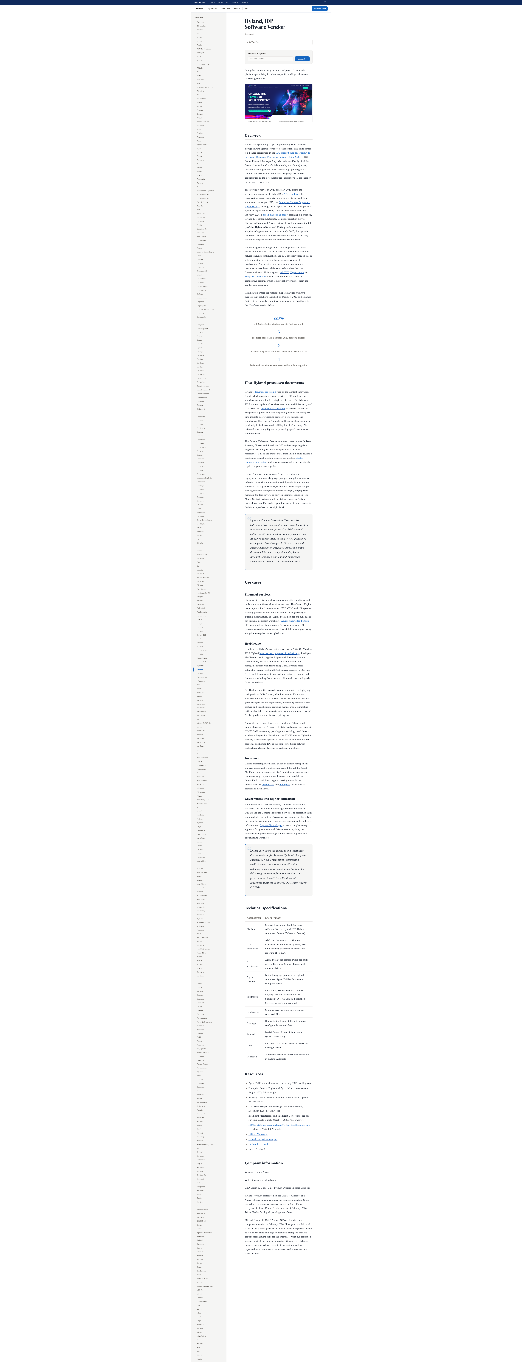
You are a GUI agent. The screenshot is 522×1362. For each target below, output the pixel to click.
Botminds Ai (201, 229)
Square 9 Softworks (204, 1233)
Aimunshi (200, 80)
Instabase (200, 738)
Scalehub (200, 1156)
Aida (199, 72)
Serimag (200, 1183)
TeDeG (199, 1275)
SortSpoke (284, 784)
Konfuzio (200, 815)
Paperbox (200, 1014)
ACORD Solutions (204, 49)
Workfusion (201, 1336)
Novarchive (201, 953)
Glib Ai (199, 620)
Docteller (200, 463)
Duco (199, 509)
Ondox (199, 987)
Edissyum (200, 516)
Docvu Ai (200, 497)
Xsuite (199, 1359)
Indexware (201, 708)
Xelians (200, 1344)
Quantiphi (201, 1087)
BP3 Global (201, 237)
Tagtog (199, 1263)
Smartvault (201, 1217)
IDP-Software (199, 2)
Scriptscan (201, 1160)
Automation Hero (203, 194)
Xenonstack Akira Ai (205, 87)
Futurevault (201, 616)
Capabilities (212, 8)
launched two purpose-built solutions (278, 653)
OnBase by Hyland (258, 1144)
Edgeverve (201, 512)
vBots (199, 1313)
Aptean (199, 156)
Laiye (199, 826)
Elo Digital (201, 524)
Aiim (199, 76)
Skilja (199, 1194)
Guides (237, 8)
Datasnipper (201, 378)
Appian (199, 148)
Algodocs (200, 91)
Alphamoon (201, 99)
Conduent (200, 313)
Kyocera (200, 823)
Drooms (200, 505)
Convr (199, 321)
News (246, 8)
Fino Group (201, 589)
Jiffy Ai (199, 761)
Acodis (199, 45)
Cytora (199, 348)
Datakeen (200, 363)
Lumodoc (200, 865)
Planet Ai (200, 1060)
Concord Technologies (205, 309)
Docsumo (200, 459)
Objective (200, 972)
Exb (198, 562)
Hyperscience (202, 677)
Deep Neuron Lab (203, 390)
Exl (198, 566)
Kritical (200, 819)
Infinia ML (201, 715)
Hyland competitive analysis (262, 1139)
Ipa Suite (200, 746)
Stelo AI (200, 1240)
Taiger (199, 1267)
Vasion (199, 1309)
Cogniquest (201, 306)
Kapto (199, 773)
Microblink (201, 884)
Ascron (199, 168)
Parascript (200, 1029)
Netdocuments (202, 938)
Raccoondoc (201, 1091)
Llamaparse (201, 857)
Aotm (199, 141)
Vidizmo (200, 1328)
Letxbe (199, 846)
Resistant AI (201, 1118)
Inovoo (199, 727)
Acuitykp (200, 53)
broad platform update (274, 214)
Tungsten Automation (256, 276)
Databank (200, 355)
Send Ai (200, 1171)
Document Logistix (204, 478)
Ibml (198, 685)
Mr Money (201, 911)
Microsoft (200, 888)
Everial (199, 551)
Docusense (201, 482)
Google (199, 623)
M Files (200, 869)
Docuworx (201, 493)
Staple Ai (200, 1236)
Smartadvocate (202, 1210)
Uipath (199, 1294)
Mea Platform (202, 872)
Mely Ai (200, 876)
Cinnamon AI (202, 279)
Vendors (199, 8)
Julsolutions (201, 765)
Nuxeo (199, 968)
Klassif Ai (200, 784)
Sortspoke (200, 1229)
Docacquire (201, 413)
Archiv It (200, 160)
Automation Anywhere (205, 191)
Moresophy (201, 907)
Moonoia (200, 903)
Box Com (200, 233)
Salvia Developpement (205, 1144)
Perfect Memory (203, 1052)
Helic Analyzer (202, 650)
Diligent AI (201, 409)
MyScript (200, 926)
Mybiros (200, 918)
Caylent (200, 259)
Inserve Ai (201, 731)
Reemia (200, 1110)
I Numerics (201, 681)
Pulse (199, 1075)
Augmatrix (201, 179)
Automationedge (203, 198)
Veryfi (199, 1317)
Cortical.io (201, 332)
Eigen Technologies (204, 520)
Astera (199, 171)
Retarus (200, 1122)
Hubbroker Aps (202, 658)
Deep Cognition (203, 386)
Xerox (199, 1351)
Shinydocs (201, 1187)
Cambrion (200, 244)
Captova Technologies (205, 252)
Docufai (200, 470)
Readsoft (200, 1095)
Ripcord (200, 1133)
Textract (200, 114)
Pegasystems (201, 1049)
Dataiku (200, 359)
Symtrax (200, 1256)
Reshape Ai (201, 1114)
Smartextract (201, 1213)
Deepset (200, 405)
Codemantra (201, 290)
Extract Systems (203, 577)
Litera (199, 853)
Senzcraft (200, 1179)
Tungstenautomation (205, 1286)
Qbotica (200, 1079)
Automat (200, 187)
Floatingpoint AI (203, 593)
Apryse (199, 152)
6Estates (200, 30)
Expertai (200, 570)
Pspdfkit (200, 1072)
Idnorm (199, 696)
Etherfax (200, 543)
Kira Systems (202, 781)
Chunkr (200, 275)
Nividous (200, 945)
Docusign (200, 485)
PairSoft (200, 1010)
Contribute (234, 2)
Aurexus (200, 183)
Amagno (200, 110)
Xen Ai (199, 1348)
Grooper (200, 631)
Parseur (199, 1041)
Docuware (200, 489)
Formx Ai (200, 604)
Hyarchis (200, 666)
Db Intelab (201, 382)
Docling (200, 436)
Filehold (200, 585)
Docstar (200, 455)
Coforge (200, 294)
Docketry (200, 432)
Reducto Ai (201, 1106)
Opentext (200, 1003)
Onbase (199, 984)
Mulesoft (200, 915)
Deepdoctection (203, 394)
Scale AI (200, 1152)
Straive (199, 1248)
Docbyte (200, 424)
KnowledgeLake (203, 800)
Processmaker (202, 1068)
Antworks (200, 125)
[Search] (325, 2)
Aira (198, 83)
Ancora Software (203, 122)
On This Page (253, 42)
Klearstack (201, 792)
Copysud (200, 325)
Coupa (199, 336)
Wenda (199, 1332)
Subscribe (302, 59)
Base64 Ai (201, 214)
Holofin (200, 654)
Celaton (200, 263)
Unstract (200, 1298)
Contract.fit (201, 317)
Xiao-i (199, 1355)
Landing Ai (201, 830)
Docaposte (201, 417)
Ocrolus (200, 980)
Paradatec (200, 1026)
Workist (200, 1340)
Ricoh (199, 1129)
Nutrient (200, 964)
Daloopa (200, 351)
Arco (199, 164)
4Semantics (201, 26)
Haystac (200, 643)
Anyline (200, 133)
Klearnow (200, 788)
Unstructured (202, 1301)
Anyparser (201, 137)
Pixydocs (200, 1056)
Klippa (199, 796)
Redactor (200, 1324)
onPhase (200, 991)
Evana (199, 547)
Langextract (201, 834)
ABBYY (284, 272)
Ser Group (201, 501)
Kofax (199, 807)
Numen (199, 961)
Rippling (200, 1137)
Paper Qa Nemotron (204, 1022)
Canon (199, 248)
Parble (199, 1037)
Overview (200, 22)
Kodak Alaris (202, 803)
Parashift (200, 1033)
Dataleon (200, 371)
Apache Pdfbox (203, 145)
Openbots (200, 999)
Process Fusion (202, 1064)
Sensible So (201, 1175)
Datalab (200, 367)
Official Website (256, 1134)
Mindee (200, 892)
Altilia (199, 103)
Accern (199, 41)
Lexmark (200, 849)
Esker (199, 539)
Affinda (200, 68)
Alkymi (200, 95)
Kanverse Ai (201, 769)
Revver (199, 1125)
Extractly (200, 581)
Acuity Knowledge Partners (295, 620)
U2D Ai (200, 1290)
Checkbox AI (202, 271)
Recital (199, 1098)
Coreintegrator (202, 329)
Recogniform (202, 1102)
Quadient (200, 1083)
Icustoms (200, 692)
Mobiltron (201, 899)
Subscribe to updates (256, 54)
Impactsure (201, 704)
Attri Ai (200, 175)
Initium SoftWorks (204, 723)
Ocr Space (201, 976)
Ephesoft (200, 532)
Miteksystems (202, 895)
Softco (199, 1225)
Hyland (200, 669)
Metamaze (201, 880)
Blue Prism (201, 217)
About (213, 2)
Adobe (199, 60)
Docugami (201, 474)
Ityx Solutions (202, 758)
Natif (199, 934)
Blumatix (200, 221)
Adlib (199, 56)
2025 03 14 (201, 1221)
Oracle (199, 1007)
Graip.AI (200, 627)
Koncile (200, 811)
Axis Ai (200, 206)
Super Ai (200, 1252)
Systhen (200, 1259)
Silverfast (200, 1190)
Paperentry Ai (202, 1018)
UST (198, 1305)
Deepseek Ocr (202, 401)
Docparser (200, 443)
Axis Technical (202, 202)
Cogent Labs (202, 298)
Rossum (200, 1141)
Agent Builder (291, 194)
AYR (199, 210)
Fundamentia (202, 612)
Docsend (200, 451)
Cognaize (200, 302)
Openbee (200, 995)
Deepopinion (202, 397)
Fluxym (200, 597)
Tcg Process (201, 1271)
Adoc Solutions (203, 64)
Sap (198, 1148)
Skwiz (199, 1198)
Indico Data (201, 711)
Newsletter (244, 2)
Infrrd (199, 719)
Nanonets (200, 930)
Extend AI (201, 574)
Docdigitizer (201, 428)
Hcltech (200, 646)
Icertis (199, 689)
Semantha (200, 1167)
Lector (199, 842)
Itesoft (199, 754)
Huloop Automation (204, 662)
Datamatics (201, 374)
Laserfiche (201, 838)
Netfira (199, 941)
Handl (199, 639)
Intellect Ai (201, 742)
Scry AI (199, 1164)
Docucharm (201, 466)
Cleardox (200, 282)
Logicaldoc (201, 861)
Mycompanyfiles (203, 922)
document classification (273, 408)
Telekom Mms (202, 1278)
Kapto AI (200, 777)
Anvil (199, 129)
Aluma (199, 106)
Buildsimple (201, 240)
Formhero (200, 600)
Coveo (199, 340)
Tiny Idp (200, 1282)
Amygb (199, 118)
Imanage (200, 700)
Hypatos (200, 673)
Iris (198, 750)
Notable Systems (203, 949)
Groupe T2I (201, 635)
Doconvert (201, 440)
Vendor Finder (223, 2)
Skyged (200, 1202)
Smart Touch (201, 1206)
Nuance (200, 957)
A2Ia (199, 33)
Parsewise (200, 1045)
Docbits (200, 420)
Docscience (201, 447)
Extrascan (200, 558)
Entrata (199, 528)
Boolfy (199, 225)
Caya (199, 256)
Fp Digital (201, 608)
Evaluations (225, 8)
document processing (265, 391)
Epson (199, 535)
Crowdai (200, 344)
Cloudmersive (202, 286)
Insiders (200, 735)
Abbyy (199, 37)
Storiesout (201, 1244)
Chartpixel (201, 267)
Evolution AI (202, 555)
